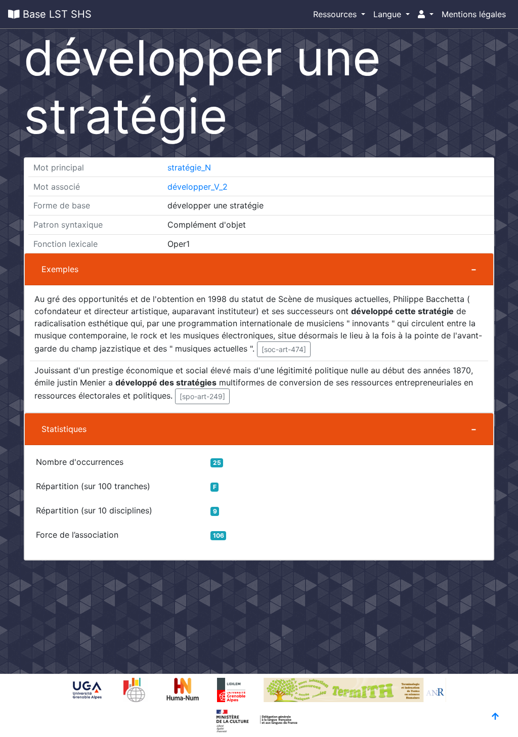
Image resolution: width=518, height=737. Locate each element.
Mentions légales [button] (474, 14)
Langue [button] (388, 14)
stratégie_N (189, 167)
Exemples (59, 269)
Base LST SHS (56, 14)
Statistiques (64, 429)
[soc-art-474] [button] (284, 349)
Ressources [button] (336, 14)
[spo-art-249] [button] (202, 396)
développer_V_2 (197, 187)
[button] (426, 14)
